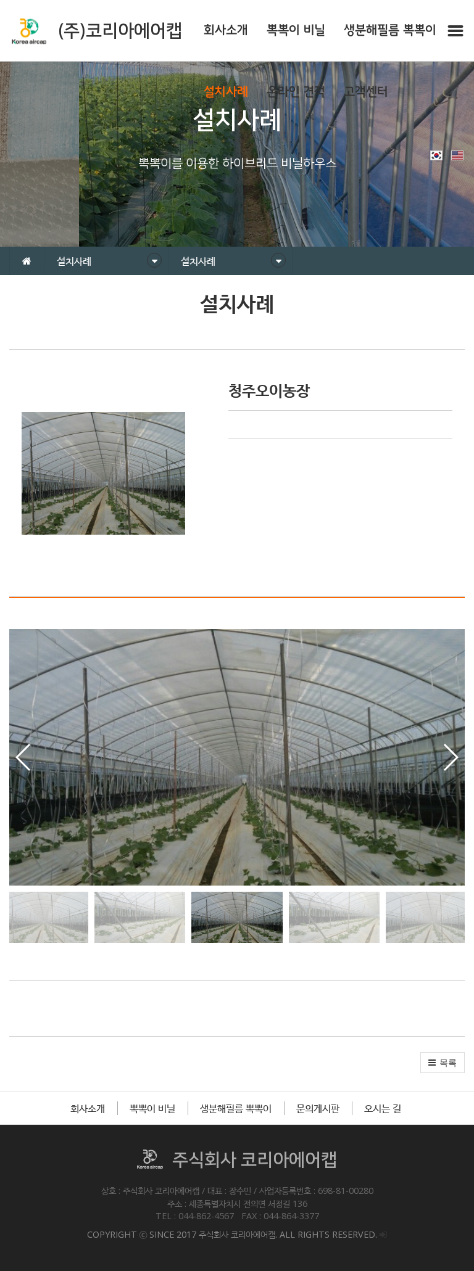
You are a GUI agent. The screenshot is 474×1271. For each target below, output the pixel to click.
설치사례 (226, 92)
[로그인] (383, 1234)
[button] (450, 757)
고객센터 (366, 92)
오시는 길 (382, 1108)
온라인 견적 (296, 92)
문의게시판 (317, 1108)
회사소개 (226, 30)
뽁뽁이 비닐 (296, 30)
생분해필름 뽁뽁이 (390, 30)
